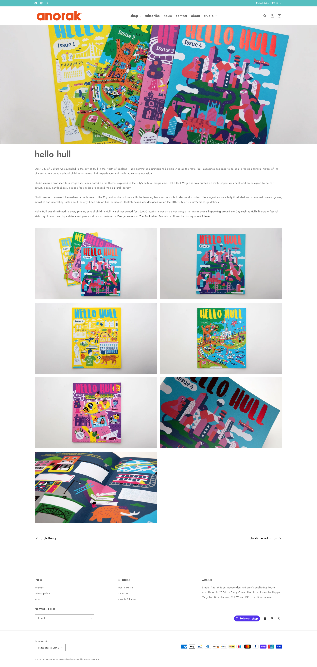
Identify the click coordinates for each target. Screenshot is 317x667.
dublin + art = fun (263, 538)
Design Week (125, 216)
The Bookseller (148, 216)
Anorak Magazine (50, 659)
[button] (135, 16)
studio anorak (125, 587)
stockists (39, 587)
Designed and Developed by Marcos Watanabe (79, 659)
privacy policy (42, 593)
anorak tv (123, 593)
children (71, 216)
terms (37, 599)
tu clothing (48, 538)
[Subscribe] (90, 618)
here (206, 216)
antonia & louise (127, 599)
